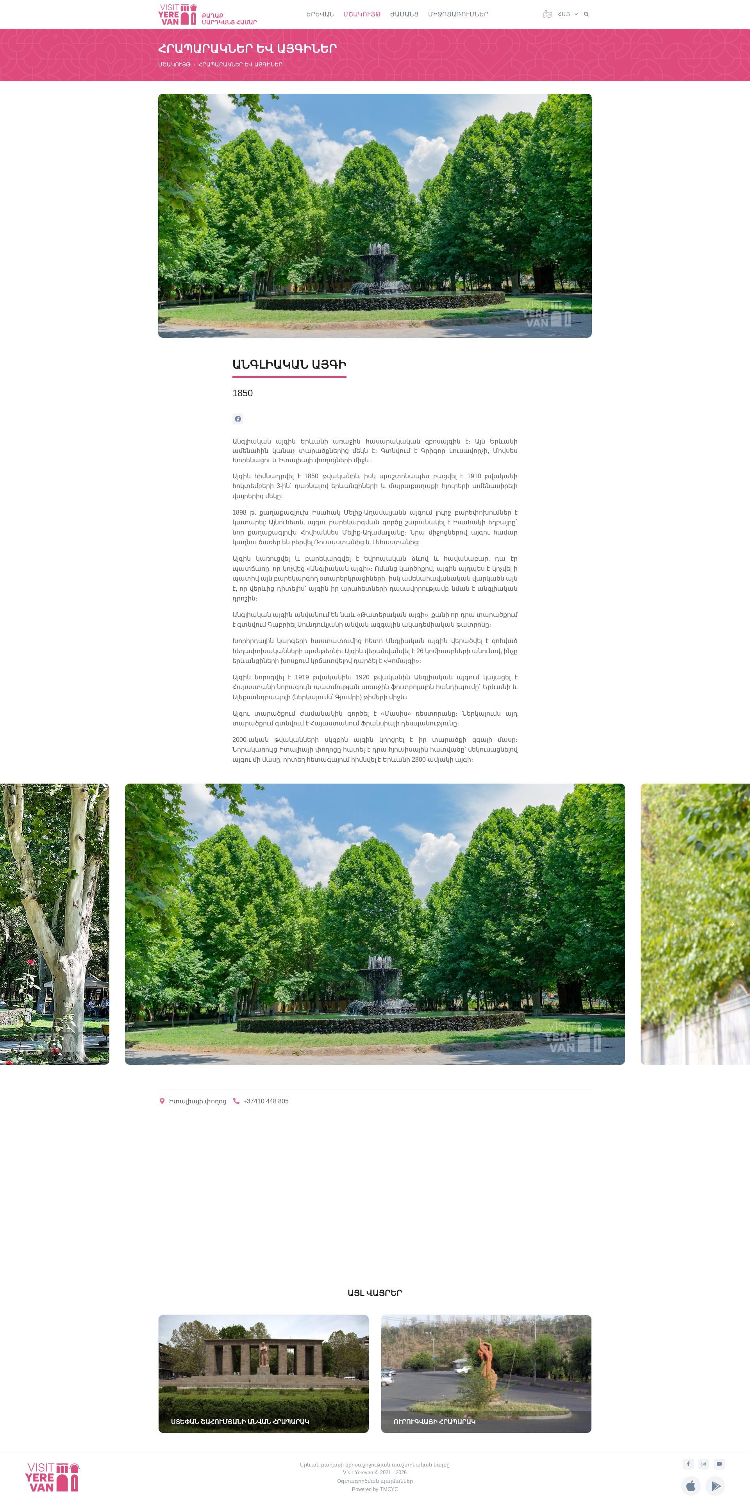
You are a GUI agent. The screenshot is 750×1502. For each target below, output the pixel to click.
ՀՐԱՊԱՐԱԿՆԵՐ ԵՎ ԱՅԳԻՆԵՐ (240, 64)
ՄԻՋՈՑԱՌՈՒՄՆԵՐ (458, 14)
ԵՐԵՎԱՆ (320, 14)
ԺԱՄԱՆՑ (404, 14)
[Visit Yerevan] (181, 14)
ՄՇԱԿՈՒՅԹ (362, 14)
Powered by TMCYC (375, 1489)
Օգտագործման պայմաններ (375, 1481)
